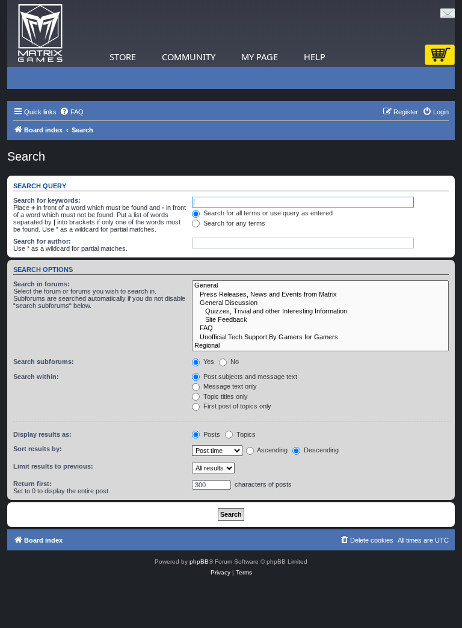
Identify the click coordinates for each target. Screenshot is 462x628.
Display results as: (42, 434)
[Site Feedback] (320, 320)
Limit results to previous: (53, 466)
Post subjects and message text (249, 376)
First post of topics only (236, 406)
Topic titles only (225, 396)
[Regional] (320, 346)
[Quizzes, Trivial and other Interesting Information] (320, 311)
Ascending (272, 450)
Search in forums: (41, 284)
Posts (211, 434)
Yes (208, 361)
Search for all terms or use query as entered (267, 213)
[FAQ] (320, 328)
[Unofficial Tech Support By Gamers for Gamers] (320, 337)
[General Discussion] (320, 303)
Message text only (229, 386)
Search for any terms (233, 223)
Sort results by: (37, 448)
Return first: (32, 483)
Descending (320, 450)
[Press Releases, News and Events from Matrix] (320, 295)
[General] (320, 286)
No (234, 361)
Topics (245, 434)
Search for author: (42, 241)
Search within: (36, 376)
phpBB (199, 561)
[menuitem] (72, 112)
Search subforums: (43, 361)
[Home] (40, 33)
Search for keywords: (47, 200)
